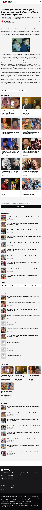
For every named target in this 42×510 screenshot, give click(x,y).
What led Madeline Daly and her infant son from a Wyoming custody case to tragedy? (10, 132)
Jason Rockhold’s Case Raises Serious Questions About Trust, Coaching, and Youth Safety (24, 243)
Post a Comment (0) (21, 206)
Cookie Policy (28, 501)
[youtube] (2, 478)
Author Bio (20, 498)
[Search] (40, 2)
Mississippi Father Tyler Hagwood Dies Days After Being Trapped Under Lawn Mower (23, 316)
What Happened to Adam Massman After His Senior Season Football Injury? (22, 217)
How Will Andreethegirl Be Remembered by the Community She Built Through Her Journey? (10, 112)
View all (11, 95)
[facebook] (5, 478)
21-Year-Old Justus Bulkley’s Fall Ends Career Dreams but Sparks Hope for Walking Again (30, 193)
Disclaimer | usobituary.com (13, 348)
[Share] (39, 21)
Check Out (38, 505)
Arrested (12, 485)
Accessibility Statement (23, 503)
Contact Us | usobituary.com (13, 322)
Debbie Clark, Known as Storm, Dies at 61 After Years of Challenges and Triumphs (10, 152)
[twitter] (9, 478)
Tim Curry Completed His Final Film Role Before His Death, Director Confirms (31, 152)
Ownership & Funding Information (17, 499)
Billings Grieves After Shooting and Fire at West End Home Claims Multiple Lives (22, 250)
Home (2, 7)
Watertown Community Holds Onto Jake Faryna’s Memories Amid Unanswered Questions (22, 329)
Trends (2, 489)
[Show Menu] (1, 2)
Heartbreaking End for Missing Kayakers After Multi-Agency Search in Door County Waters (23, 303)
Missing (12, 487)
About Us (3, 496)
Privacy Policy (14, 496)
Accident (3, 485)
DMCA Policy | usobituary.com (14, 355)
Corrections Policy (5, 499)
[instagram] (12, 478)
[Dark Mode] (38, 2)
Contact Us (8, 496)
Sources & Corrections (13, 498)
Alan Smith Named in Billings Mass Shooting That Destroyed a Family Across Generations (23, 230)
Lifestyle (2, 487)
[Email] (22, 91)
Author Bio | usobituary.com (13, 342)
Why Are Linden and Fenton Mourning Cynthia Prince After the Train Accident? (22, 269)
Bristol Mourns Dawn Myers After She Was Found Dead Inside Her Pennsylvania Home (22, 310)
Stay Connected (6, 506)
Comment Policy (20, 501)
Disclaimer (20, 496)
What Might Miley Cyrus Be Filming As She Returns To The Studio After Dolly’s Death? (10, 173)
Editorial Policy (4, 498)
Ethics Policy (36, 498)
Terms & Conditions (27, 496)
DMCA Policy (35, 496)
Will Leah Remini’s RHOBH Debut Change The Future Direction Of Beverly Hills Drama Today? (30, 173)
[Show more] (25, 91)
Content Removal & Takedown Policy (8, 501)
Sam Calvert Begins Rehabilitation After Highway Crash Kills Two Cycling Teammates (24, 237)
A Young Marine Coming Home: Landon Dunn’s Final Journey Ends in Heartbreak (23, 256)
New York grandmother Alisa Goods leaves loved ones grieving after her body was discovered (31, 132)
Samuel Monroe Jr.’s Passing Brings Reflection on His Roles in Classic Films (10, 193)
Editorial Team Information (29, 499)
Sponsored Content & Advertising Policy (9, 503)
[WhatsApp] (19, 91)
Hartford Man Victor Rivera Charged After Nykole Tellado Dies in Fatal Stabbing (23, 276)
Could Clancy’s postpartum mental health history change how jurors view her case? (31, 112)
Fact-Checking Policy (28, 498)
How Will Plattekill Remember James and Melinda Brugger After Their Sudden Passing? (23, 263)
